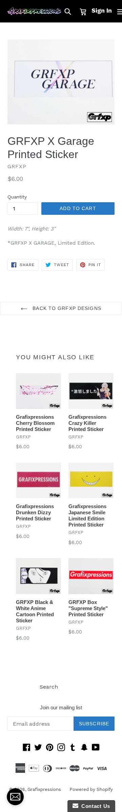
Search (49, 687)
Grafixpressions (44, 789)
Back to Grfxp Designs (66, 308)
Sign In (102, 10)
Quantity (17, 197)
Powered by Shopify (91, 789)
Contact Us (94, 806)
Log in (74, 687)
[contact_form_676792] (15, 796)
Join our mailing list (61, 707)
